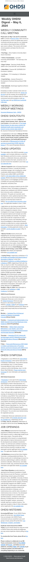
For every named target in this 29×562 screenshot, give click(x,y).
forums (10, 545)
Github (22, 1)
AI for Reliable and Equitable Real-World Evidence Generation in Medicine (14, 257)
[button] (14, 13)
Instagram (21, 304)
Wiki (19, 1)
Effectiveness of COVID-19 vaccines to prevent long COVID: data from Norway (13, 143)
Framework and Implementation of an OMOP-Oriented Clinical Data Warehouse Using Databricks (14, 321)
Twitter (13, 304)
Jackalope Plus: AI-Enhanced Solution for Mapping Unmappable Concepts (12, 315)
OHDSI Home (8, 1)
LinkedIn (8, 304)
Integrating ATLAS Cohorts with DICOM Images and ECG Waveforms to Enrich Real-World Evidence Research (13, 337)
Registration (5, 380)
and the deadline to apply (13, 229)
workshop (12, 289)
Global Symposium (8, 301)
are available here (12, 252)
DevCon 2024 (15, 38)
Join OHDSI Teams (19, 515)
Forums (15, 1)
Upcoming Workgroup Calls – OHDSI (11, 112)
